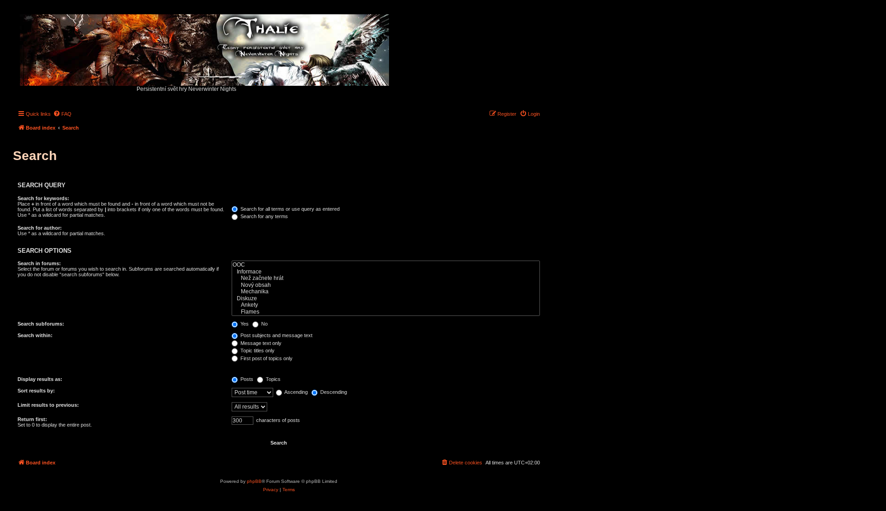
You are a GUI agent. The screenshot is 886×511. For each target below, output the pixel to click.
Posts (246, 379)
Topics (272, 379)
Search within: (35, 335)
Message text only (260, 343)
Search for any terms (263, 216)
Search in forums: (39, 263)
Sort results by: (36, 390)
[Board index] (205, 48)
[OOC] (386, 264)
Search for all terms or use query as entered (289, 209)
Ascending (295, 392)
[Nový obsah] (386, 285)
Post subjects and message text (275, 335)
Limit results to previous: (48, 405)
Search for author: (40, 228)
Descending (333, 392)
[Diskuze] (386, 298)
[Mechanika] (386, 291)
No (264, 324)
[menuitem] (62, 113)
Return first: (32, 419)
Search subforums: (41, 324)
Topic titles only (257, 350)
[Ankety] (386, 305)
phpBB (254, 481)
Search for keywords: (43, 198)
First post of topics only (266, 358)
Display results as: (40, 379)
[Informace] (386, 271)
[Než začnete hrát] (386, 278)
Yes (244, 324)
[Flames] (386, 312)
